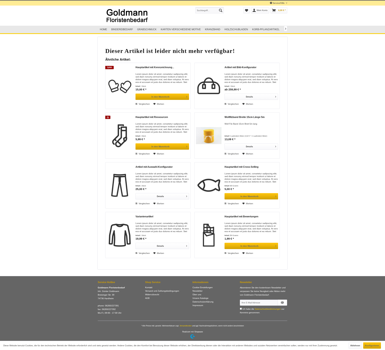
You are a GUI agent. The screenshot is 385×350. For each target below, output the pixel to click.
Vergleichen (144, 104)
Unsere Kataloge (200, 298)
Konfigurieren (372, 345)
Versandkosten (186, 326)
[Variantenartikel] (119, 235)
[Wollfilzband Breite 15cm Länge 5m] (209, 136)
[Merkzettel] (246, 10)
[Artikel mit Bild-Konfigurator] (209, 86)
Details (249, 97)
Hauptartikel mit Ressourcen (152, 117)
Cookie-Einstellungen (202, 287)
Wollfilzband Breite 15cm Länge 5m (245, 117)
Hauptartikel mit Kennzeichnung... (155, 67)
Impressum (197, 305)
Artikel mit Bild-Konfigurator (240, 67)
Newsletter (197, 291)
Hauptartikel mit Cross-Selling (242, 167)
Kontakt (148, 287)
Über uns (196, 294)
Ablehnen (355, 345)
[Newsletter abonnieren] (282, 303)
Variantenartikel (144, 216)
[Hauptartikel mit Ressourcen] (119, 136)
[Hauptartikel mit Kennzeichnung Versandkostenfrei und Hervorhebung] (119, 86)
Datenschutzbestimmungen (268, 309)
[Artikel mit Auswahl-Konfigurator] (119, 185)
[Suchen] (220, 10)
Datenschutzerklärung (202, 302)
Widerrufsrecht (152, 294)
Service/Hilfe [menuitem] (278, 3)
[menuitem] (209, 10)
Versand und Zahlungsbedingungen (162, 291)
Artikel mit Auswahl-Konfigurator (154, 167)
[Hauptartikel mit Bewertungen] (209, 235)
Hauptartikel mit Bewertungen (241, 216)
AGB (147, 298)
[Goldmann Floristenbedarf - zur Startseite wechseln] (137, 15)
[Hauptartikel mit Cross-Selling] (209, 185)
